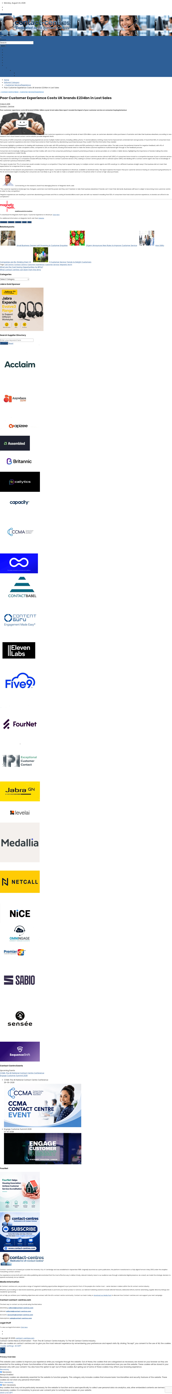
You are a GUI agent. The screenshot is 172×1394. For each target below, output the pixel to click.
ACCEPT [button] (18, 1346)
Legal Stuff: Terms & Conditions (25, 70)
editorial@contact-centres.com (20, 1308)
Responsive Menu (6, 14)
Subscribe (8, 63)
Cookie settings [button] (7, 1346)
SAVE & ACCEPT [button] (6, 1393)
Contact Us (9, 65)
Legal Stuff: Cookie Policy (26, 75)
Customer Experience (35, 264)
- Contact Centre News (9, 92)
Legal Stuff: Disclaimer (25, 73)
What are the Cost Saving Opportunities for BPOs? (21, 267)
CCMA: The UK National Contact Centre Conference (22, 1073)
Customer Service (52, 264)
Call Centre (8, 264)
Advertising (9, 60)
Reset (11, 343)
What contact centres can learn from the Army (20, 270)
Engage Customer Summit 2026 (14, 1075)
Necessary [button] (4, 1369)
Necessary (7, 1372)
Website (41, 218)
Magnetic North (66, 264)
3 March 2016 (5, 104)
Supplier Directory (11, 52)
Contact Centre (20, 264)
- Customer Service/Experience (31, 92)
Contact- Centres (7, 106)
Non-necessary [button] (6, 1382)
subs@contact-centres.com (21, 1318)
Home (6, 50)
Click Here (56, 215)
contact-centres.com (25, 1338)
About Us (12, 68)
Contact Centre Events (14, 57)
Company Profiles (11, 55)
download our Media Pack (102, 1295)
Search (3, 40)
